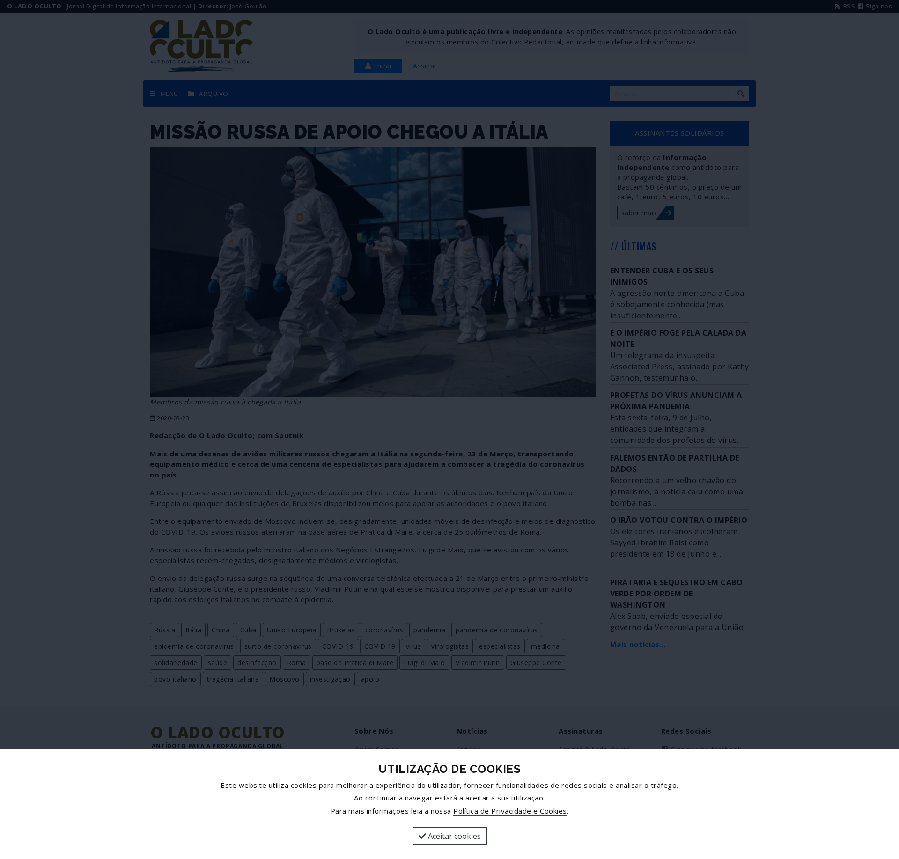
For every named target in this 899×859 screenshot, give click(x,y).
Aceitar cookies (453, 836)
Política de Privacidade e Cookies (510, 810)
